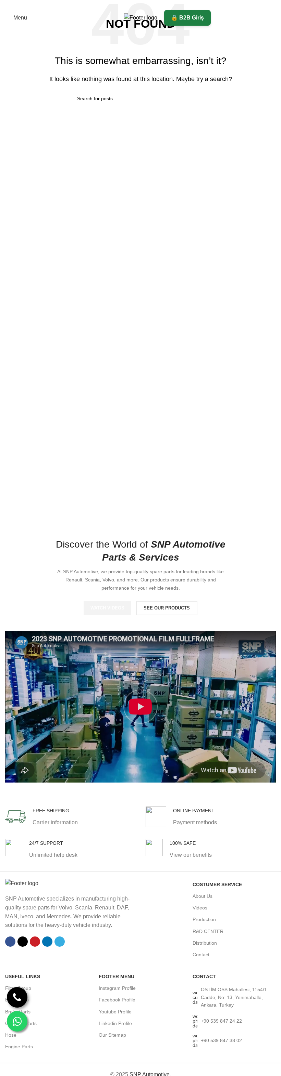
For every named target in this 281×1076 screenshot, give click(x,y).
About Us (202, 896)
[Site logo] (140, 17)
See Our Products (167, 608)
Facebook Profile (117, 999)
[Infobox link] (41, 816)
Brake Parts (17, 1011)
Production (204, 919)
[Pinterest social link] (140, 5)
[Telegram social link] (158, 5)
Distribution (205, 943)
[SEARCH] (201, 98)
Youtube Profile (115, 1011)
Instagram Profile (117, 988)
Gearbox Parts (21, 1023)
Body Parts (17, 999)
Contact (201, 954)
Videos (200, 907)
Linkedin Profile (115, 1023)
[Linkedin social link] (149, 5)
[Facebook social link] (123, 5)
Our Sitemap (112, 1035)
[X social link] (131, 5)
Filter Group (18, 988)
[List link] (234, 997)
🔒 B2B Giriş (187, 18)
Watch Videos (107, 608)
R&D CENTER (208, 931)
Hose (10, 1035)
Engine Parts (19, 1046)
